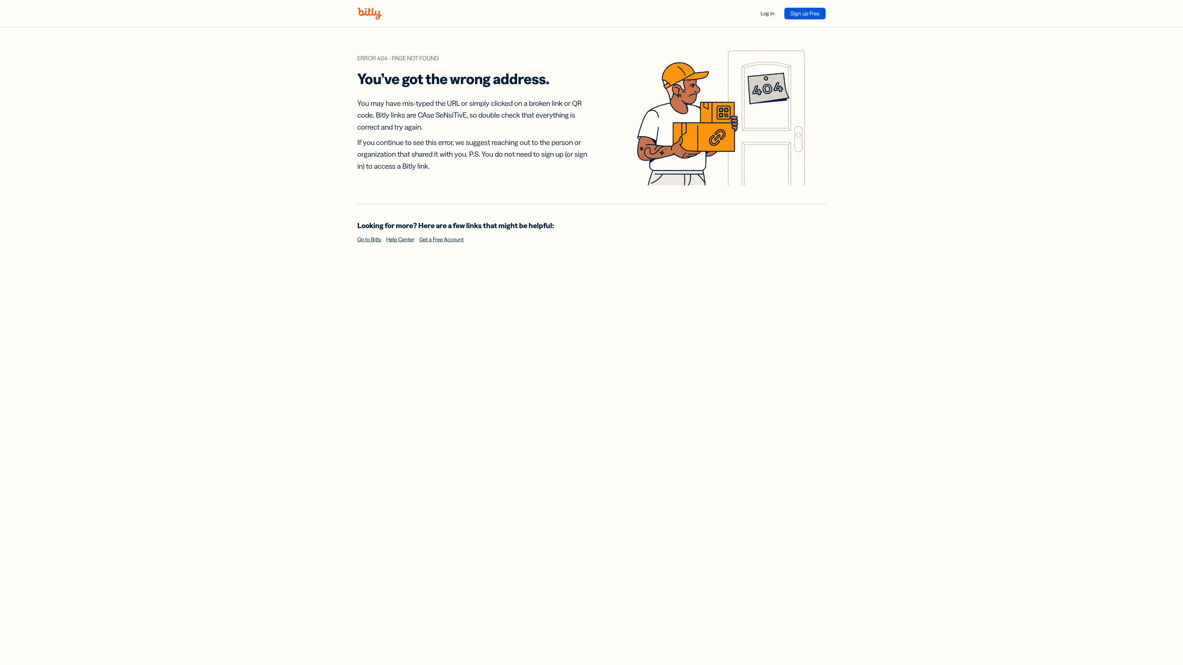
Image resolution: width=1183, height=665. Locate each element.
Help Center (400, 239)
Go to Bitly (369, 239)
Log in (767, 13)
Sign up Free (805, 13)
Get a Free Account (441, 239)
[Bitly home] (369, 13)
